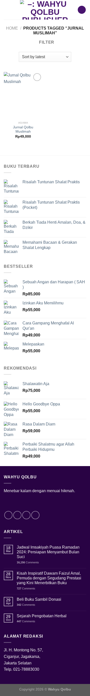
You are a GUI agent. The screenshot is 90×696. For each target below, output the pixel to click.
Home (12, 28)
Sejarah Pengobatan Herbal (41, 616)
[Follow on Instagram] (17, 515)
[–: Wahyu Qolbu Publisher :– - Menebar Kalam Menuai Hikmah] (45, 10)
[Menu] (7, 10)
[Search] (82, 10)
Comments (28, 562)
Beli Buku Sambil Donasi (39, 599)
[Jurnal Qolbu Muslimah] (23, 95)
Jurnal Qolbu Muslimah (23, 129)
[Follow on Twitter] (35, 515)
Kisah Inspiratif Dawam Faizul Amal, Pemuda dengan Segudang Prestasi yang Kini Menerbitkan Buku (49, 578)
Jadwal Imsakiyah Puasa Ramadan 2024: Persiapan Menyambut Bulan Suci (48, 552)
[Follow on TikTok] (26, 515)
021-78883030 (26, 669)
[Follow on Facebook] (8, 515)
